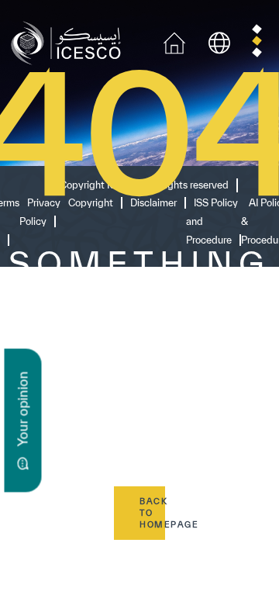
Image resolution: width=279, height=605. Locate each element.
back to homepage (152, 512)
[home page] (69, 41)
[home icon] (174, 41)
